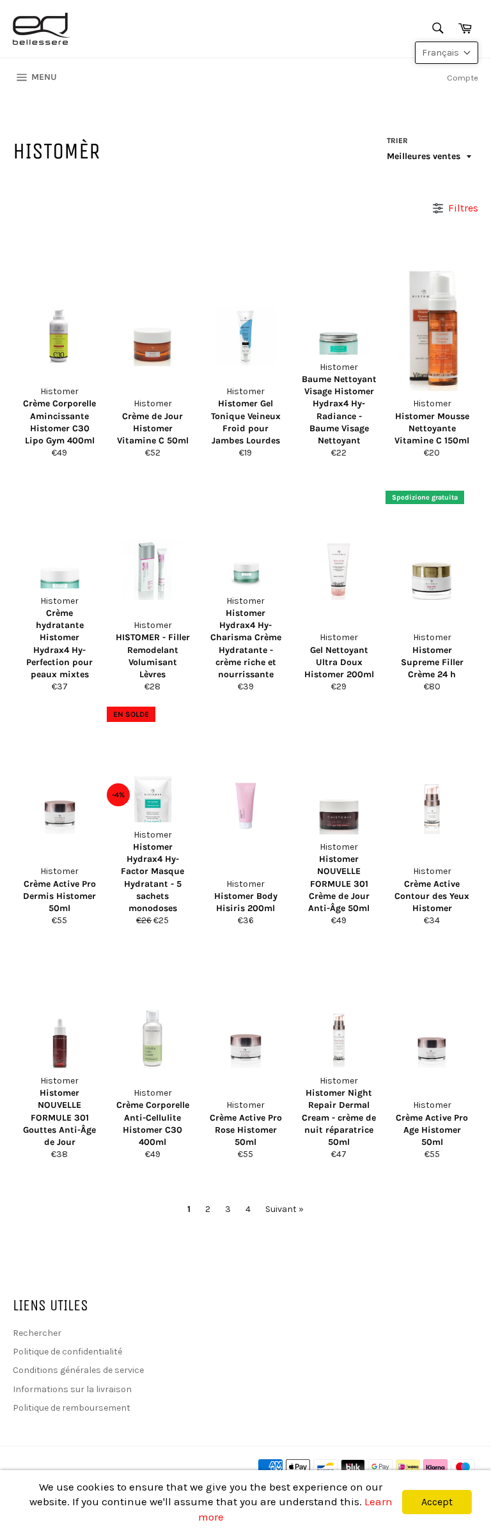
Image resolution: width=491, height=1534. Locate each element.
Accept (437, 1502)
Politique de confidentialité (67, 1351)
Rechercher (37, 1333)
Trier (397, 140)
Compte (462, 77)
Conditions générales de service (78, 1370)
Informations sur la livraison (72, 1389)
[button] (447, 52)
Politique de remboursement (71, 1407)
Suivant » (284, 1209)
